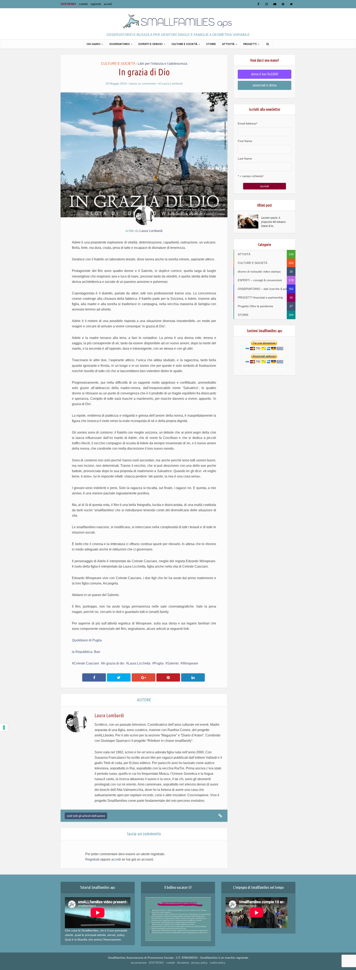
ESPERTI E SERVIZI (150, 43)
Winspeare (190, 663)
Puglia (159, 663)
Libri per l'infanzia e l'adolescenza (162, 63)
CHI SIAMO (93, 43)
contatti (83, 4)
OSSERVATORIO (119, 43)
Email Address (247, 123)
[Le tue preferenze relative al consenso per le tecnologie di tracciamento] (4, 727)
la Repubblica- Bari (86, 652)
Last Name (245, 158)
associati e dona (264, 85)
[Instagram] (266, 4)
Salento (173, 663)
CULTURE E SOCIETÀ (184, 43)
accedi (108, 4)
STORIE (211, 43)
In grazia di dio (113, 663)
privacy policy (199, 962)
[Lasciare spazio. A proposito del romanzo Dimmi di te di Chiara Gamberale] (249, 222)
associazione (138, 962)
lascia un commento (143, 83)
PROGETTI (250, 43)
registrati (96, 4)
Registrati (92, 859)
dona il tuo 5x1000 (264, 74)
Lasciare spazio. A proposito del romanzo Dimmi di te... (273, 222)
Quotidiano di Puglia (87, 640)
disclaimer (183, 962)
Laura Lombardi (172, 83)
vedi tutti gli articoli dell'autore (86, 815)
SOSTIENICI (68, 4)
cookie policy (217, 962)
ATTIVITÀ (228, 43)
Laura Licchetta (139, 663)
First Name (245, 141)
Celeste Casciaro (86, 663)
